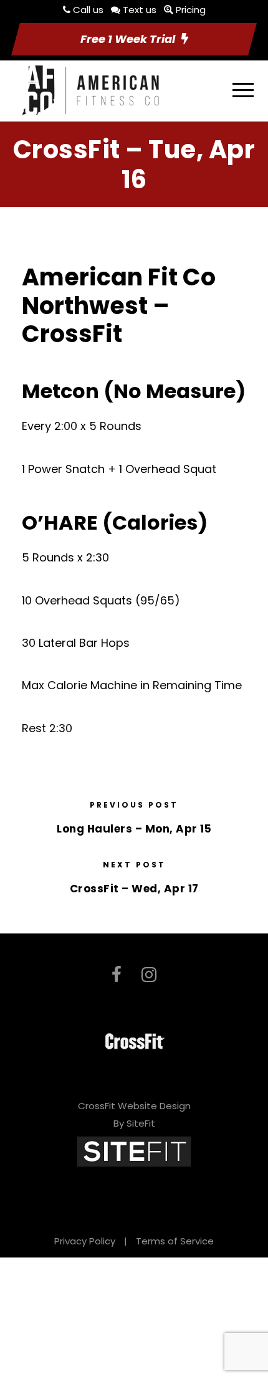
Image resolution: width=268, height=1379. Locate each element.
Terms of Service (175, 1241)
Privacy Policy (84, 1241)
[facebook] (117, 974)
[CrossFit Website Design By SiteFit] (134, 1150)
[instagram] (148, 974)
